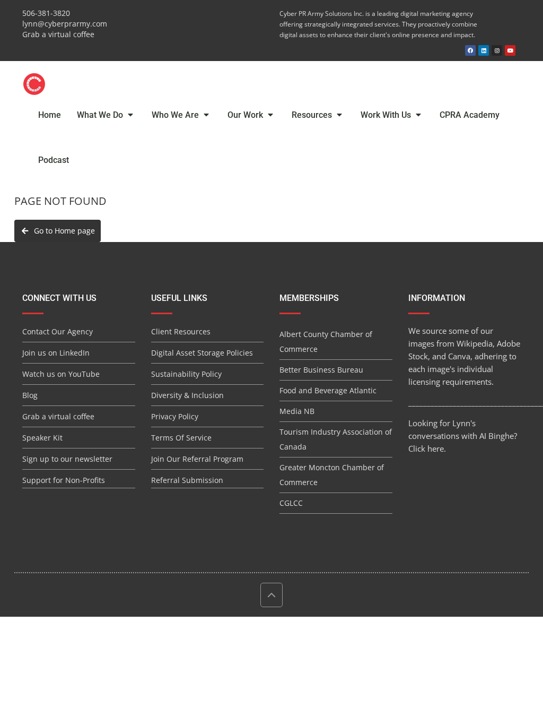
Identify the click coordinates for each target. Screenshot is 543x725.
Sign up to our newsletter (67, 459)
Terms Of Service (181, 438)
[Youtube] (510, 50)
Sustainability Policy (186, 374)
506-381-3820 (46, 13)
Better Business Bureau (321, 370)
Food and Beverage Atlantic (327, 390)
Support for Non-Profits (63, 480)
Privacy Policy (174, 416)
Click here (426, 448)
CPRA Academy (470, 115)
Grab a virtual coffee (58, 34)
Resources (313, 115)
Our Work (246, 115)
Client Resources (181, 331)
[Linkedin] (483, 50)
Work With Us (387, 115)
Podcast (53, 160)
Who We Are (176, 115)
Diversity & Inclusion (187, 395)
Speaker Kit (42, 438)
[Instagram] (497, 50)
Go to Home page (62, 231)
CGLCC (291, 503)
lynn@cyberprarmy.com (64, 24)
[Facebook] (470, 50)
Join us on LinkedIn (56, 353)
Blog (30, 395)
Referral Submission (187, 480)
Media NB (296, 411)
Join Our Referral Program (197, 459)
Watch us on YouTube (61, 374)
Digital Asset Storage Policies (202, 353)
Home (49, 115)
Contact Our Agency (57, 331)
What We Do (101, 115)
